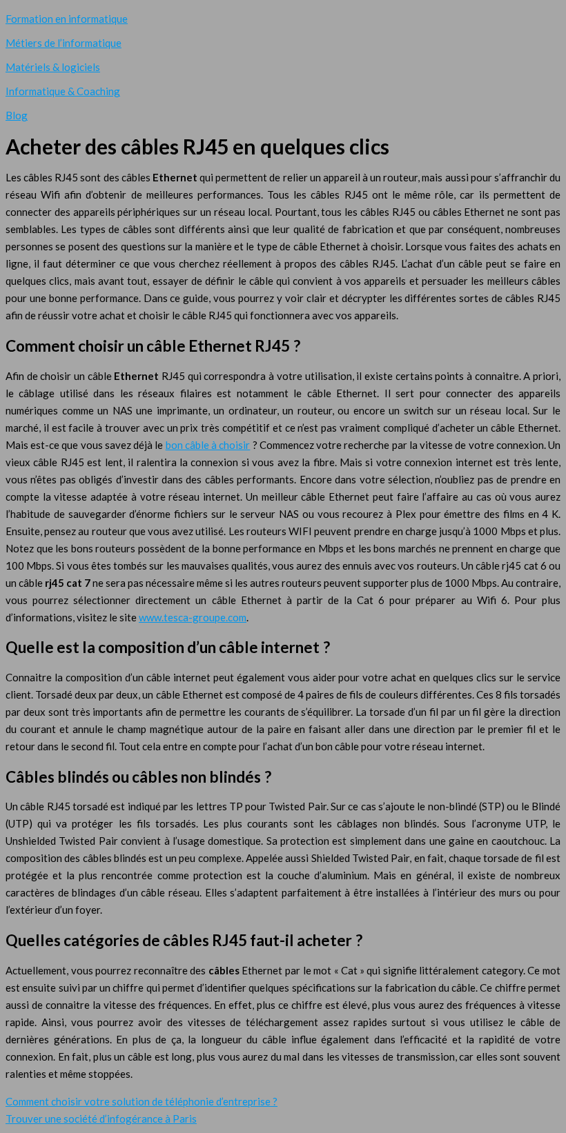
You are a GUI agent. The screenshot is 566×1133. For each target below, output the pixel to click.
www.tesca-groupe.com (192, 617)
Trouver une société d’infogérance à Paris (101, 1118)
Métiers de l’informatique (63, 43)
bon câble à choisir (208, 445)
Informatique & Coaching (63, 91)
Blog (17, 115)
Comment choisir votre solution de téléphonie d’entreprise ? (141, 1101)
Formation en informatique (67, 18)
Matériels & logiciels (53, 67)
